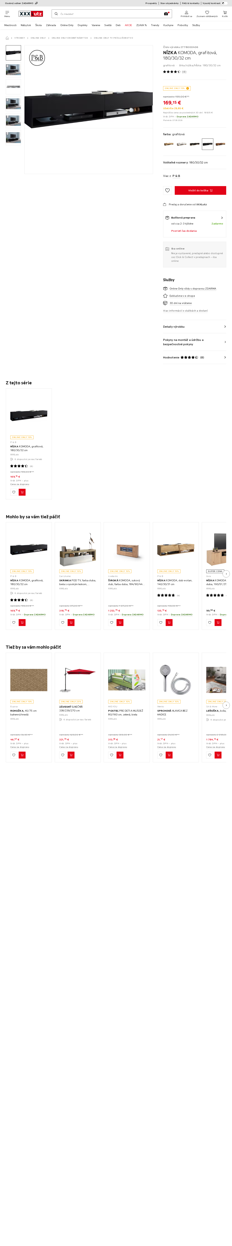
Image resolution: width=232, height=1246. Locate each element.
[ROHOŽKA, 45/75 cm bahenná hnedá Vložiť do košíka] (22, 755)
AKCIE (128, 25)
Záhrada (51, 25)
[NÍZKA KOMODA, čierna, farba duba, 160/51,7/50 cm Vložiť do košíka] (218, 622)
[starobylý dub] (220, 144)
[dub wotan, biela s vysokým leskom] (181, 144)
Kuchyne (168, 25)
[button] (13, 52)
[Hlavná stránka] (7, 38)
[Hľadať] (56, 13)
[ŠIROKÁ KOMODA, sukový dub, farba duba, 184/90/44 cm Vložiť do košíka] (120, 622)
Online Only (66, 25)
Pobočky (183, 25)
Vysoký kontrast (211, 3)
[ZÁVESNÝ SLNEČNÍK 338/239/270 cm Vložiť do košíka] (71, 755)
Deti (118, 25)
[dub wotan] (169, 144)
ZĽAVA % (141, 25)
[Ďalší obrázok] (226, 573)
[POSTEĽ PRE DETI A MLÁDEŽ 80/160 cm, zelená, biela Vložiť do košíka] (120, 755)
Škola (38, 25)
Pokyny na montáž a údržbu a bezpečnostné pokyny (183, 342)
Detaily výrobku (174, 326)
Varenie (96, 25)
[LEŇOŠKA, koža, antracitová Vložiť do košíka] (218, 755)
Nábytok (26, 25)
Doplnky (82, 25)
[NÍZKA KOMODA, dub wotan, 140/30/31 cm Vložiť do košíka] (169, 622)
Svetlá (107, 25)
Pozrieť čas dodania (184, 230)
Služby (196, 25)
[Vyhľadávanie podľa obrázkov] (166, 13)
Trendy (155, 25)
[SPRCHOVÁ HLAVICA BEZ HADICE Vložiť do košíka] (169, 755)
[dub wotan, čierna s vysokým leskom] (194, 144)
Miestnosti (10, 25)
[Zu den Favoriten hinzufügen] (167, 190)
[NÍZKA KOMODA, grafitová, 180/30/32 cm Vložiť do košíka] (22, 492)
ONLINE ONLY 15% (175, 88)
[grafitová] (207, 144)
